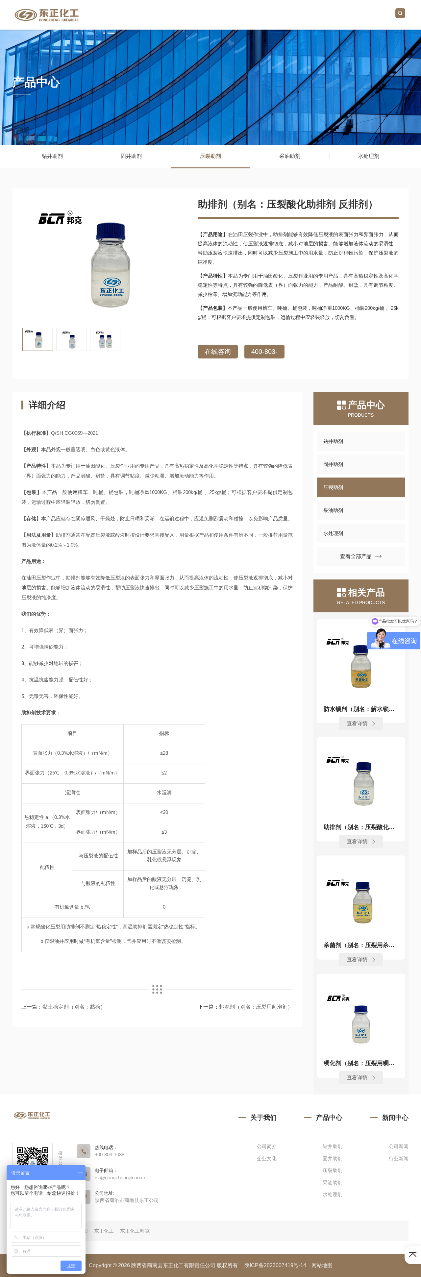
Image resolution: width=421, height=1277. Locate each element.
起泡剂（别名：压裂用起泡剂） (256, 1007)
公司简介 (267, 1146)
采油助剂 (289, 156)
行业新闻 (399, 1158)
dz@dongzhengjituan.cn (120, 1177)
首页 (158, 15)
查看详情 (357, 723)
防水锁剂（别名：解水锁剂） (361, 709)
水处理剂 (368, 156)
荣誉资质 (242, 15)
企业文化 (267, 1158)
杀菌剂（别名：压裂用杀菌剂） (361, 945)
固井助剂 (131, 156)
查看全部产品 (356, 556)
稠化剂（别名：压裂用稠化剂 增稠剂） (361, 1063)
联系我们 (366, 15)
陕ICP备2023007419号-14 (275, 1265)
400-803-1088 (264, 353)
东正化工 (104, 1231)
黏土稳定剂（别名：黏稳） (74, 1007)
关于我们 (200, 15)
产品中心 (283, 15)
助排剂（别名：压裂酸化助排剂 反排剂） (361, 827)
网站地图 (322, 1265)
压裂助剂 (210, 156)
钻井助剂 (52, 156)
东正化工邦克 (135, 1231)
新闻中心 (325, 15)
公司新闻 (399, 1146)
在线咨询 (218, 351)
